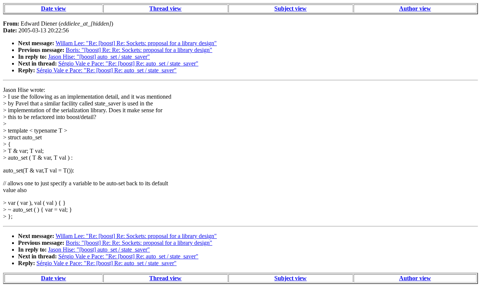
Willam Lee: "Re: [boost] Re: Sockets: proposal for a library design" (136, 43)
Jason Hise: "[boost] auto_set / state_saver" (99, 56)
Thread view (165, 8)
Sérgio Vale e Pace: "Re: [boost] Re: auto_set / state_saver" (128, 63)
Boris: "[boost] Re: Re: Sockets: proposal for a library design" (139, 50)
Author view (415, 8)
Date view (53, 8)
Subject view (290, 8)
